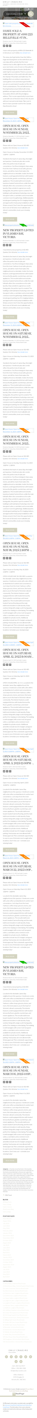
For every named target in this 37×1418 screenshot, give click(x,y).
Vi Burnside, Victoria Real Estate (18, 1185)
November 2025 (8, 1238)
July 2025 (6, 1245)
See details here (25, 53)
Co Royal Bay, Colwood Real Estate (16, 1169)
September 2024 (8, 1264)
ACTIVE (25, 9)
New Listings (7, 1204)
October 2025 (7, 1240)
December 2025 (8, 1235)
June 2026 (6, 1226)
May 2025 (6, 1250)
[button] (6, 1356)
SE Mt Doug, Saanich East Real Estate (15, 1315)
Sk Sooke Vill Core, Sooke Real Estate (16, 1183)
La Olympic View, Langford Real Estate (20, 1177)
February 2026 (8, 1231)
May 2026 (6, 1228)
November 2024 (8, 1260)
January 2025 (7, 1257)
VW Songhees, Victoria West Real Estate (16, 1339)
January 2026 (7, 1233)
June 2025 (6, 1248)
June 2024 (6, 1272)
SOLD (32, 9)
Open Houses (7, 1207)
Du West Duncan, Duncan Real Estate (15, 1291)
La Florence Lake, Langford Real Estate (15, 1293)
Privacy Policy (29, 1389)
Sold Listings (7, 1212)
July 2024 (6, 1269)
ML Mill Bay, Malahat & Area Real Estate (24, 1178)
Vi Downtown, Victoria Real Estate (14, 1329)
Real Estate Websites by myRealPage (18, 1391)
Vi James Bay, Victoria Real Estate (17, 43)
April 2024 (6, 1277)
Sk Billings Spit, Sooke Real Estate (13, 1320)
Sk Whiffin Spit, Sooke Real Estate (14, 1325)
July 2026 (6, 1223)
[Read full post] (18, 25)
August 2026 (7, 1221)
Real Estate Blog (8, 1209)
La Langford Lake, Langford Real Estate (16, 1175)
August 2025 (7, 1243)
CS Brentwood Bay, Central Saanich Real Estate (18, 1286)
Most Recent (7, 1218)
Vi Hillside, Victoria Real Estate (18, 1186)
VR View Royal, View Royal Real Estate (20, 1188)
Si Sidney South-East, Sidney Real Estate (15, 1182)
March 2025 (7, 1255)
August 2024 (7, 1267)
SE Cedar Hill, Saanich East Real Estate (11, 1180)
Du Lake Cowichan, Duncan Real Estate (23, 1170)
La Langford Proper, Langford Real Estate (16, 1303)
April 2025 (6, 1252)
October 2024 (7, 1262)
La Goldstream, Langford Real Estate (14, 1173)
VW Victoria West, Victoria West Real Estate (17, 1342)
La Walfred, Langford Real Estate (13, 1308)
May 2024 (6, 1274)
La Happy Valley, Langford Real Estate (15, 1298)
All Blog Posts (7, 1202)
